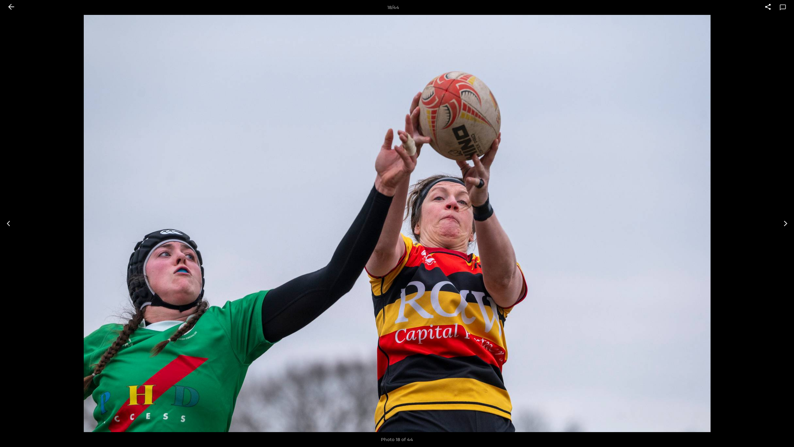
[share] (768, 7)
